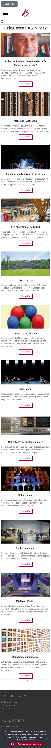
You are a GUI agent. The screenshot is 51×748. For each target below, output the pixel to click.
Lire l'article (25, 84)
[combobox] (25, 22)
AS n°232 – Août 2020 (25, 120)
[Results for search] (25, 25)
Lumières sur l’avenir (25, 333)
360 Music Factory (26, 601)
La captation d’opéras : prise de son (25, 174)
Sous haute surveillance (25, 657)
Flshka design (25, 495)
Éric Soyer (25, 389)
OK (12, 744)
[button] (5, 13)
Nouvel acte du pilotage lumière (25, 442)
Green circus (26, 280)
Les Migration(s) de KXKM (25, 227)
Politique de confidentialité (29, 744)
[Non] (47, 738)
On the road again (25, 548)
